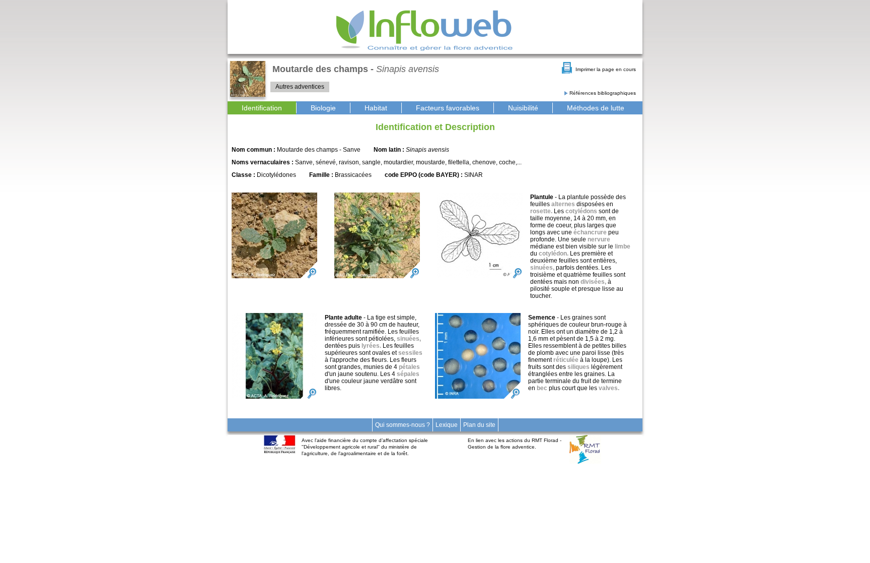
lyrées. (371, 345)
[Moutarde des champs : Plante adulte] (274, 356)
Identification (262, 108)
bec (542, 388)
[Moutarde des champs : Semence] (478, 356)
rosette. (541, 211)
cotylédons (581, 211)
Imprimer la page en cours (605, 69)
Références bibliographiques (602, 93)
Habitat (376, 108)
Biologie (323, 108)
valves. (609, 388)
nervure (599, 239)
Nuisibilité (523, 108)
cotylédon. (553, 253)
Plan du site (479, 424)
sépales (408, 374)
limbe (622, 246)
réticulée (565, 359)
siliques (578, 366)
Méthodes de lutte (595, 108)
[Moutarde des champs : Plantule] (274, 235)
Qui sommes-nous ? (402, 424)
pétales (409, 366)
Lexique (447, 424)
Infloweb (424, 30)
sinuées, (542, 267)
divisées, (593, 281)
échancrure (590, 232)
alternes (563, 204)
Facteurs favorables (447, 108)
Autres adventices (299, 86)
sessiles (410, 352)
